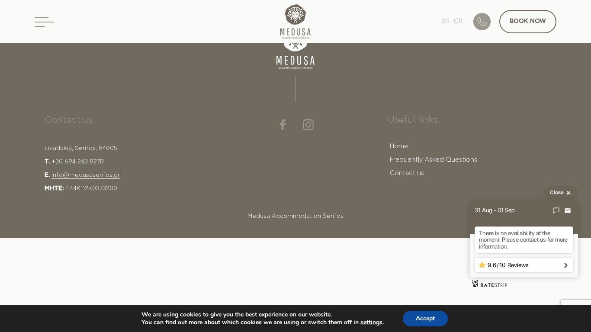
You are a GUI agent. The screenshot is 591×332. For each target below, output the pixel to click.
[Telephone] (486, 21)
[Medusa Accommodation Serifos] (295, 24)
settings (371, 322)
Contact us (407, 173)
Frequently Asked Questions (433, 159)
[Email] (567, 210)
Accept (425, 318)
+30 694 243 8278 (77, 162)
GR (458, 21)
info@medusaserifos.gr (85, 175)
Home (399, 146)
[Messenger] (556, 210)
